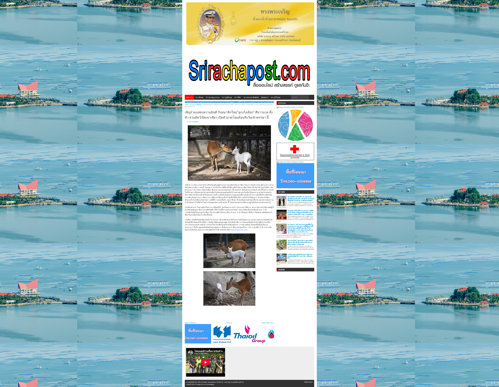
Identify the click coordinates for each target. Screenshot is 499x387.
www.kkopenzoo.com (239, 230)
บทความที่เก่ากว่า (268, 323)
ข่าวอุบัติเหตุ (227, 97)
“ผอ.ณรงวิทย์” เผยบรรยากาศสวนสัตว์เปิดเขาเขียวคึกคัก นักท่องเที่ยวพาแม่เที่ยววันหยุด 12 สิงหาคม (300, 242)
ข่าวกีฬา (237, 97)
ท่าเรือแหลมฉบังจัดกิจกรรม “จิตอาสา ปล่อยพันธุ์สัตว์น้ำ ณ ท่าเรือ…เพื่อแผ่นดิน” (300, 256)
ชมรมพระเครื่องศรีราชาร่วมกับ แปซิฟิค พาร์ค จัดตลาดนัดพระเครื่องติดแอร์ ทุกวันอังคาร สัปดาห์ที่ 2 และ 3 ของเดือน (300, 212)
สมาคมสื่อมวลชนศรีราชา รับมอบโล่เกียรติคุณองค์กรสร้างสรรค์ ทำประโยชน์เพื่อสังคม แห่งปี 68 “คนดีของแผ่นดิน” (300, 198)
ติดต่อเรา (265, 97)
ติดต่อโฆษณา (308, 382)
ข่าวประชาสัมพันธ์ (251, 97)
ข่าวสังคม (199, 97)
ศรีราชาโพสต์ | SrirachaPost (207, 382)
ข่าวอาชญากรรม (212, 97)
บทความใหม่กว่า (190, 323)
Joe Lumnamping (208, 384)
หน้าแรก (189, 97)
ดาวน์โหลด (275, 97)
